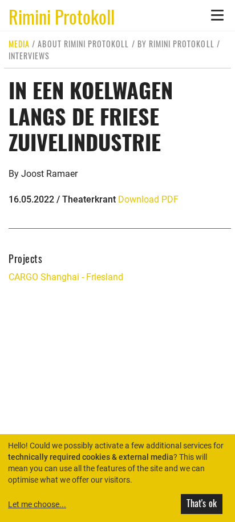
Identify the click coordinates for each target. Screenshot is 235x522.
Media (19, 44)
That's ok (202, 503)
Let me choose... (37, 504)
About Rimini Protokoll (83, 44)
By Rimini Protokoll (175, 44)
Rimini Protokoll (62, 16)
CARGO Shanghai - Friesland (66, 277)
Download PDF (148, 199)
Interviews (29, 56)
